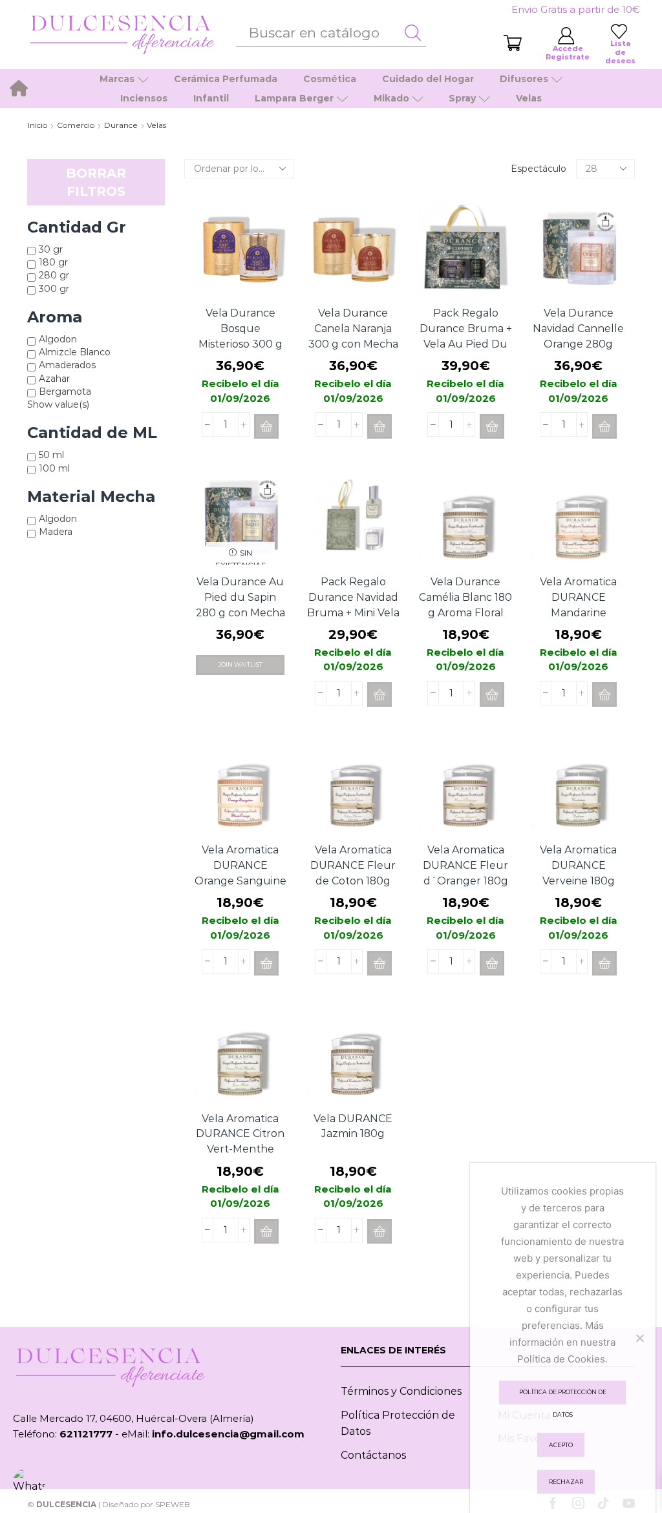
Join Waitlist (240, 664)
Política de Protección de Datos (562, 1396)
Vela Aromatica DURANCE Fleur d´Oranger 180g (465, 865)
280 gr (54, 275)
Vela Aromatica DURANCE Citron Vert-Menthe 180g (240, 1141)
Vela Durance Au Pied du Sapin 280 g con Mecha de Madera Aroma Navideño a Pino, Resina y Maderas (240, 620)
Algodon (58, 339)
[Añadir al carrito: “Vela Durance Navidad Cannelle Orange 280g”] (604, 426)
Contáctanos (373, 1455)
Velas (529, 98)
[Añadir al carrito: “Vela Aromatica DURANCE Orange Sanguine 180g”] (266, 963)
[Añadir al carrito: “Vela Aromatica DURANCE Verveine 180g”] (604, 963)
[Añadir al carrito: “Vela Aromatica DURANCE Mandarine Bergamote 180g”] (604, 694)
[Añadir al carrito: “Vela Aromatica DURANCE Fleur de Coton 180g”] (379, 963)
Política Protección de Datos (398, 1423)
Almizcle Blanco (75, 352)
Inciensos (143, 98)
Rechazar (566, 1481)
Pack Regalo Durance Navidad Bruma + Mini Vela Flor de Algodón (353, 605)
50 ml (51, 455)
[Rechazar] (639, 1337)
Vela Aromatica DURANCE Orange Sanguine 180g (240, 873)
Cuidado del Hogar (428, 79)
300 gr (54, 289)
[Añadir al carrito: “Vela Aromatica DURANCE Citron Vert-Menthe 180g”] (266, 1231)
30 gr (51, 249)
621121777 (85, 1434)
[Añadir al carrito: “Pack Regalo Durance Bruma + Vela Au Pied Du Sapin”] (492, 426)
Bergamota (65, 391)
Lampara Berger (294, 98)
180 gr (53, 262)
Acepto (561, 1444)
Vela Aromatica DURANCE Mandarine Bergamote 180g (578, 605)
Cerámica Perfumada (225, 79)
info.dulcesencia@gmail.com (228, 1434)
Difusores (524, 79)
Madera (55, 531)
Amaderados (67, 365)
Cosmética (329, 79)
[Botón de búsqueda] (413, 33)
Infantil (211, 98)
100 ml (54, 468)
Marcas (117, 79)
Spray (462, 98)
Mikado (391, 98)
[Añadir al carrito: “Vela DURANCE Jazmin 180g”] (379, 1231)
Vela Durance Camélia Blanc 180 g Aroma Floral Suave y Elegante (465, 605)
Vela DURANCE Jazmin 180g (353, 1126)
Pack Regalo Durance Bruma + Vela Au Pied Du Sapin (466, 336)
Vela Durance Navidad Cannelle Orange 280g (578, 328)
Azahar (54, 378)
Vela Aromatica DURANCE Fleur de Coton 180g (353, 865)
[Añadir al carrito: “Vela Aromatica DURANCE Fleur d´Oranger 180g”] (492, 963)
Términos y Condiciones (401, 1391)
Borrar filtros (96, 182)
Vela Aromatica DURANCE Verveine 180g (578, 865)
